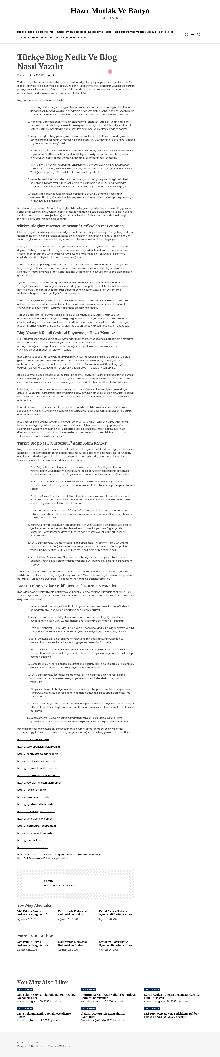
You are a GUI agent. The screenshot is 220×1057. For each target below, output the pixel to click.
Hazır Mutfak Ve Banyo (110, 10)
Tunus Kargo (39, 37)
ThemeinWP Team (59, 1046)
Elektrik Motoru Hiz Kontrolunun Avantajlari (103, 1015)
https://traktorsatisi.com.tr (33, 739)
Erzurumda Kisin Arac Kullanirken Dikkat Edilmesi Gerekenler (72, 915)
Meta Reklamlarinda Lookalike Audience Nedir (44, 1015)
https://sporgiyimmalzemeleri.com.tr (39, 782)
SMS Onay (23, 37)
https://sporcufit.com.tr (31, 840)
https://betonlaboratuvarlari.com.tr (38, 775)
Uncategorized (25, 989)
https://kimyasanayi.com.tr (33, 797)
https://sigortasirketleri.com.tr (35, 804)
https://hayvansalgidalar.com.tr (36, 811)
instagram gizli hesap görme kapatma (80, 31)
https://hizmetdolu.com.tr (32, 847)
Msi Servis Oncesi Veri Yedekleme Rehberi (171, 1013)
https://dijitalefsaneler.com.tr (34, 818)
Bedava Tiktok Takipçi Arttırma (35, 31)
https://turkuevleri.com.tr (32, 790)
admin (51, 75)
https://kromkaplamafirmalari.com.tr (39, 768)
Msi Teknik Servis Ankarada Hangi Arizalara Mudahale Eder (34, 915)
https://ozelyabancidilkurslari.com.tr (38, 746)
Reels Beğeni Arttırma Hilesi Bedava (135, 31)
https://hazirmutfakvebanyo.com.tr (38, 754)
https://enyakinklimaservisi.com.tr (37, 761)
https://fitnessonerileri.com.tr (34, 833)
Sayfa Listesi (166, 31)
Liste (109, 31)
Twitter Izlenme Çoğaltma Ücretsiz (70, 37)
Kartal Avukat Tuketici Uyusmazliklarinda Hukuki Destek (117, 915)
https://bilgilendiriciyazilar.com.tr (36, 826)
